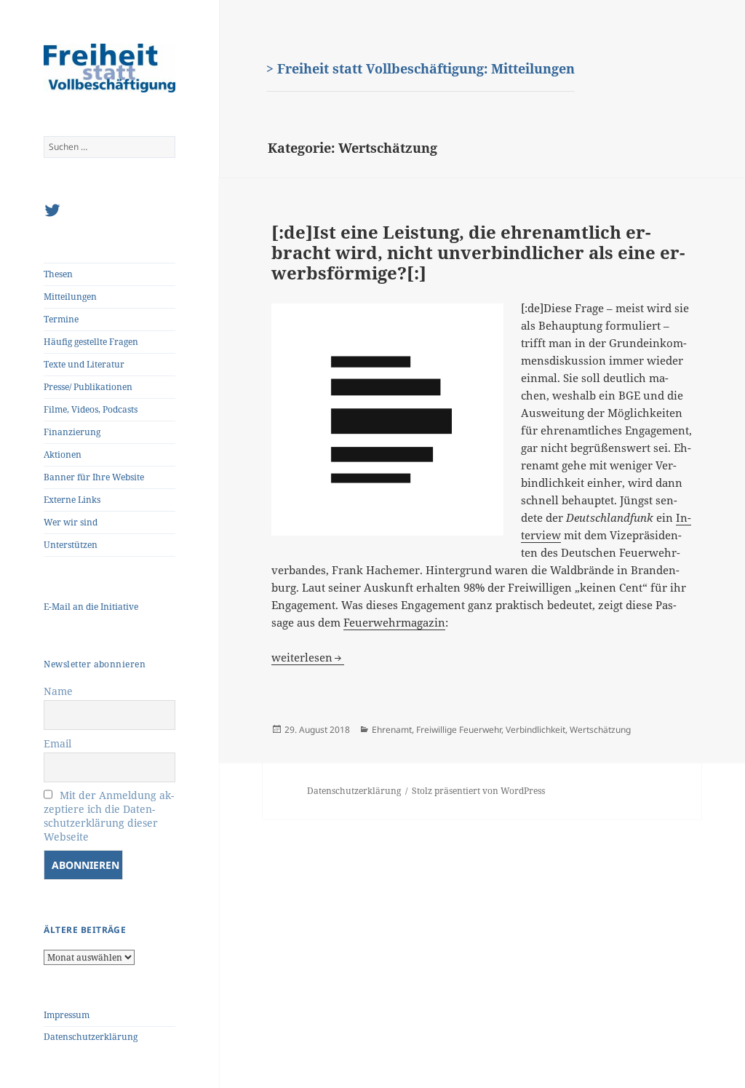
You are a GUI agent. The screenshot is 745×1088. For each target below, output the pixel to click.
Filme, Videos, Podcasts (91, 409)
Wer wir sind (70, 522)
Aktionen (62, 454)
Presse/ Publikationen (88, 387)
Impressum (66, 1015)
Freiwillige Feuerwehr (458, 729)
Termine (61, 319)
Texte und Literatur (84, 364)
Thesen (58, 274)
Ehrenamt (392, 729)
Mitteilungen (70, 296)
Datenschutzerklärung (91, 1037)
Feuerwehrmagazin (394, 622)
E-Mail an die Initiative (91, 606)
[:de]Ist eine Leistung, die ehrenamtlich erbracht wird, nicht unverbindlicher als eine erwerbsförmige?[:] (478, 252)
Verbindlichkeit (535, 729)
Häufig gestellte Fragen (91, 341)
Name (58, 691)
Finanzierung (72, 432)
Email (57, 743)
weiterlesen (307, 657)
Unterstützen (70, 545)
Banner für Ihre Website (94, 477)
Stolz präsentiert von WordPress (478, 791)
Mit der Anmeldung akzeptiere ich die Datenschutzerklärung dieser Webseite (109, 815)
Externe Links (72, 499)
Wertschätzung (600, 729)
